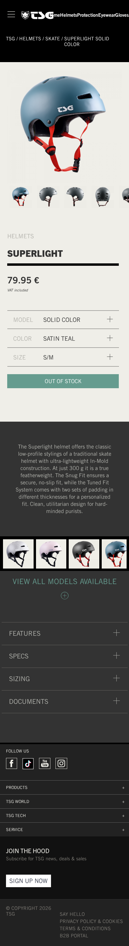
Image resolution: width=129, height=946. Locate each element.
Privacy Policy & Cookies (91, 921)
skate (52, 39)
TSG (10, 39)
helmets (30, 39)
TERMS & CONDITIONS (85, 928)
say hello (72, 914)
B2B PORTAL (74, 936)
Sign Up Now (28, 880)
